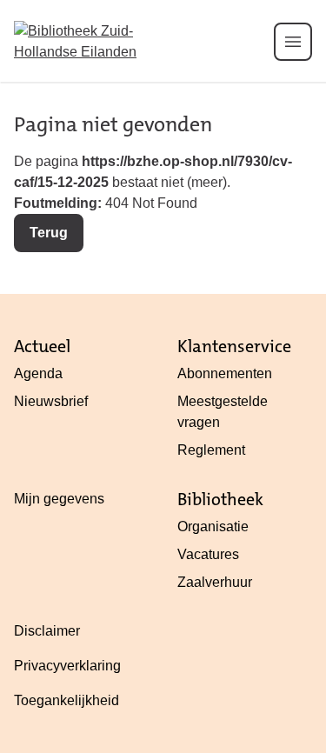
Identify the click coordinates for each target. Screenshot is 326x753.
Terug (49, 232)
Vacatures (208, 554)
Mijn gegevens (59, 498)
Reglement (211, 450)
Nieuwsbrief (51, 401)
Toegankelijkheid (66, 700)
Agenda (38, 373)
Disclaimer (47, 630)
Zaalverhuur (214, 582)
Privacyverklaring (67, 665)
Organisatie (213, 526)
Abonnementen (224, 373)
